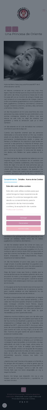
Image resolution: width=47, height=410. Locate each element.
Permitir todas (23, 229)
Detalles (21, 179)
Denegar (23, 218)
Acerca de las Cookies (34, 179)
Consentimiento (10, 179)
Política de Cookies (14, 209)
